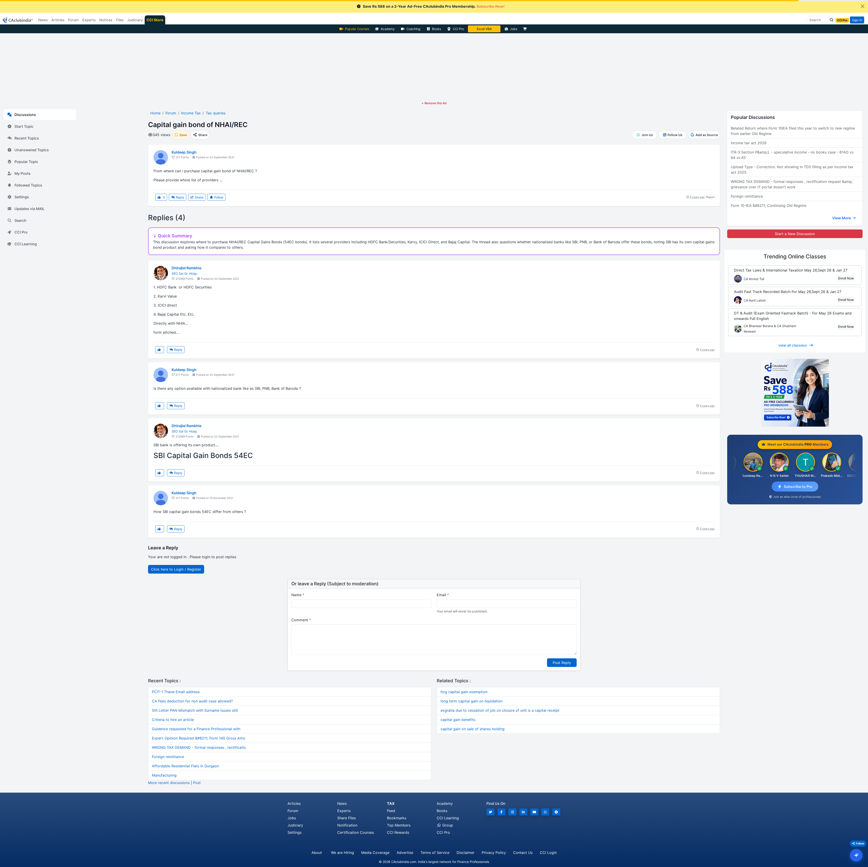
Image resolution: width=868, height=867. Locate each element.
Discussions (25, 114)
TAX (390, 803)
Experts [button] (89, 20)
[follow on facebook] (502, 811)
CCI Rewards (398, 832)
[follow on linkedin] (523, 811)
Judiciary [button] (135, 20)
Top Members (398, 825)
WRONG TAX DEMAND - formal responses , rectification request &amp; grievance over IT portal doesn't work (792, 184)
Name (297, 595)
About (316, 852)
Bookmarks (396, 818)
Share (198, 197)
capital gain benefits (458, 719)
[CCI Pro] (795, 393)
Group (447, 825)
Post (197, 782)
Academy (388, 29)
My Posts (22, 173)
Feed (391, 810)
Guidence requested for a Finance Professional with (196, 729)
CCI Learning (25, 244)
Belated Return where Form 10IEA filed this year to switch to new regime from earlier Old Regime (793, 131)
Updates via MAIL (29, 208)
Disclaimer (465, 852)
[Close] (862, 6)
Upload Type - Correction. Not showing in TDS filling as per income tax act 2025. (792, 170)
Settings (21, 197)
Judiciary (295, 825)
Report (710, 197)
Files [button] (120, 20)
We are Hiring (342, 852)
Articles (294, 803)
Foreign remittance (168, 756)
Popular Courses (357, 29)
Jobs (513, 29)
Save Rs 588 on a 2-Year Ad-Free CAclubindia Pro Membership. (434, 6)
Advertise (405, 852)
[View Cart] (526, 28)
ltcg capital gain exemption (464, 692)
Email (443, 595)
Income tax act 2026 (749, 143)
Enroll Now (846, 278)
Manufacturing (164, 775)
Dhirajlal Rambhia (186, 268)
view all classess (792, 345)
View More (842, 218)
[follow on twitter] (490, 811)
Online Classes (795, 256)
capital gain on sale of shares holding (473, 729)
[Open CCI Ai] (856, 855)
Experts (344, 810)
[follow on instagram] (512, 811)
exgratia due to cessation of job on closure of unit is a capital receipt (500, 710)
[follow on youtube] (534, 811)
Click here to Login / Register (176, 569)
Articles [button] (57, 20)
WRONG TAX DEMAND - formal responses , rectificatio (199, 747)
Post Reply (562, 662)
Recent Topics (26, 138)
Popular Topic (26, 161)
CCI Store (154, 20)
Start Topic (23, 126)
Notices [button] (105, 20)
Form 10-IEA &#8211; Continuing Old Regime (768, 205)
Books (436, 29)
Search (20, 220)
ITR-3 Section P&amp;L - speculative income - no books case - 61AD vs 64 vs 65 (792, 155)
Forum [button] (73, 20)
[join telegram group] (556, 811)
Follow (218, 197)
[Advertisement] (434, 67)
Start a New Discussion (795, 234)
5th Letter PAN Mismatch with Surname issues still (195, 710)
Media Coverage (375, 852)
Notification (347, 825)
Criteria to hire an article (173, 719)
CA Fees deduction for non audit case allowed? (192, 701)
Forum (293, 810)
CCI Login (548, 852)
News (342, 803)
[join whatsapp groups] (545, 811)
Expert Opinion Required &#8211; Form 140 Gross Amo (198, 738)
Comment (301, 620)
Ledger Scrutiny (484, 29)
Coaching (413, 29)
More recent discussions (169, 782)
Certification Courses (355, 832)
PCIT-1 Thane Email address (176, 692)
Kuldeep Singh (184, 152)
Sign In (857, 20)
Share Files (346, 818)
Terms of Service (434, 852)
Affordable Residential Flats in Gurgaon (185, 766)
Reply (179, 197)
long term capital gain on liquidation (471, 701)
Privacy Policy (494, 852)
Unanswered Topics (31, 150)
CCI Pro (458, 29)
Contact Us (523, 852)
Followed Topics (28, 185)
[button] (830, 20)
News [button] (43, 20)
